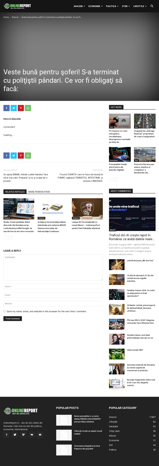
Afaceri (78, 6)
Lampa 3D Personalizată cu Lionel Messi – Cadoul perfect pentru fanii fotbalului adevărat (86, 225)
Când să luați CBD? (135, 350)
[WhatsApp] (28, 108)
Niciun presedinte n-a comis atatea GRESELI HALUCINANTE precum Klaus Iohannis (87, 419)
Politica (111, 6)
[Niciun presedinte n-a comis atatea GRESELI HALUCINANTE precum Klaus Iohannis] (64, 420)
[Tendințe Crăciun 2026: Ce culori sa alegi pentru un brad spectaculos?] (117, 294)
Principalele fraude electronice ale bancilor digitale (118, 167)
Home (6, 17)
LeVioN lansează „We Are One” (140, 261)
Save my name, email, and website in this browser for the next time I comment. (47, 311)
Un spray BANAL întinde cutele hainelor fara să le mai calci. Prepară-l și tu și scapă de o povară (25, 177)
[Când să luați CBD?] (117, 354)
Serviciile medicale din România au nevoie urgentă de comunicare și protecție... (141, 368)
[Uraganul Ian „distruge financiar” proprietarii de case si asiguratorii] (145, 121)
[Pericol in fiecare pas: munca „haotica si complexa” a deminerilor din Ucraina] (145, 154)
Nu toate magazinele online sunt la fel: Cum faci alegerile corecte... (141, 383)
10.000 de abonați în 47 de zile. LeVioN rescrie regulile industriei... (140, 278)
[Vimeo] (23, 435)
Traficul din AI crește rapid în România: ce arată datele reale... (132, 237)
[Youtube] (40, 435)
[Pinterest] (21, 108)
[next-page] (10, 238)
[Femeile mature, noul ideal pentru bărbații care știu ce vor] (117, 339)
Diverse (15, 17)
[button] (152, 6)
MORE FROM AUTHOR (39, 192)
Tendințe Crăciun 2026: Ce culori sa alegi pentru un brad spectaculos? (141, 293)
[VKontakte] (32, 435)
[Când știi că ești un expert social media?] (64, 435)
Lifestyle (138, 6)
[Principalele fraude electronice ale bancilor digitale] (120, 154)
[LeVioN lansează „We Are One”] (117, 264)
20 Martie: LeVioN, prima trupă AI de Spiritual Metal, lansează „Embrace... (141, 308)
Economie (94, 6)
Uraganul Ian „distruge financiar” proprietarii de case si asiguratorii (144, 134)
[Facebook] (6, 108)
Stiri (124, 6)
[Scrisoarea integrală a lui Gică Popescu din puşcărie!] (64, 450)
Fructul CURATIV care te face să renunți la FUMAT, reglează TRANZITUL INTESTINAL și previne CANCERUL (80, 177)
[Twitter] (14, 108)
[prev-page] (5, 238)
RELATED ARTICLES (15, 192)
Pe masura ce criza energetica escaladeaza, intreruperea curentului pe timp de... (119, 136)
